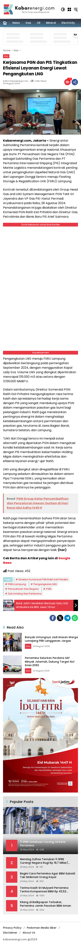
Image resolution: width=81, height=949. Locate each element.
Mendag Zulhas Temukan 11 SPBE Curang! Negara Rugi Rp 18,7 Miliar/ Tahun (44, 861)
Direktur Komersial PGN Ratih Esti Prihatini (43, 579)
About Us (29, 933)
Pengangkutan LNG (45, 584)
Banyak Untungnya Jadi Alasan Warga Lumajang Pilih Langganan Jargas (51, 639)
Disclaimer (10, 933)
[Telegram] (67, 618)
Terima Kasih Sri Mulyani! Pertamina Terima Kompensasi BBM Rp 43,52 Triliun (44, 889)
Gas (6, 56)
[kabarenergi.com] (30, 9)
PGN (48, 589)
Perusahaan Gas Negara (23, 589)
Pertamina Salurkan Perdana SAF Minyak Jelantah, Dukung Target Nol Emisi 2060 (49, 661)
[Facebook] (53, 618)
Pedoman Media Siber (42, 928)
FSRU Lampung (17, 584)
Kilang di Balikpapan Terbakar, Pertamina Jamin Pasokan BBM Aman (45, 904)
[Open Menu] (69, 9)
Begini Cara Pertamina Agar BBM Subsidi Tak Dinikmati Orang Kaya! (47, 875)
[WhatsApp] (75, 618)
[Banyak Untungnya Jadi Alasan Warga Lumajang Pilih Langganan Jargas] (12, 642)
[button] (63, 9)
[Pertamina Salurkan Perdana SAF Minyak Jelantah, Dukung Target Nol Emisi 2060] (12, 664)
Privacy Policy (12, 928)
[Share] (75, 82)
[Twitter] (60, 618)
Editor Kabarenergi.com (15, 81)
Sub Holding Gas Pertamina (25, 593)
